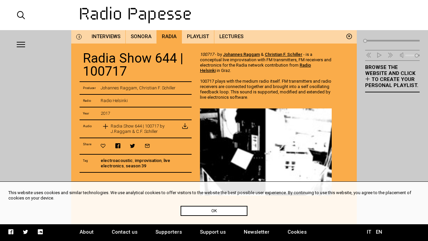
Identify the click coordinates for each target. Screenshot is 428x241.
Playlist (198, 36)
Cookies (297, 232)
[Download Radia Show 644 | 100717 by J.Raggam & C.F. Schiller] (185, 129)
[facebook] (117, 145)
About (87, 232)
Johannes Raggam (241, 54)
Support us (213, 232)
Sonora (141, 36)
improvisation (148, 160)
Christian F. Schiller (283, 54)
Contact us (124, 232)
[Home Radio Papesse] (213, 15)
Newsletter (257, 232)
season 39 (136, 165)
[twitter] (132, 145)
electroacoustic (117, 160)
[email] (147, 145)
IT (369, 232)
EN (379, 232)
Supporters (168, 232)
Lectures (231, 36)
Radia (169, 36)
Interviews (106, 36)
